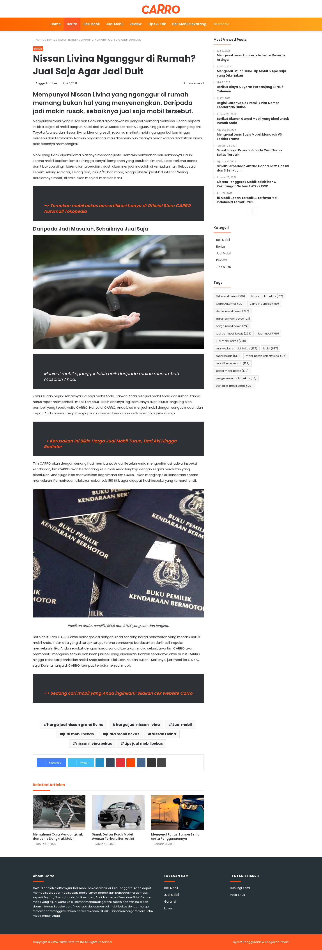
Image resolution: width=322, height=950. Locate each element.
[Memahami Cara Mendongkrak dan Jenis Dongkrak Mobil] (59, 812)
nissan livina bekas (94, 743)
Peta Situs (237, 895)
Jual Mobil (114, 24)
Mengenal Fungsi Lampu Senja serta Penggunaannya (175, 836)
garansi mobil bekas (233, 318)
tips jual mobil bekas (143, 743)
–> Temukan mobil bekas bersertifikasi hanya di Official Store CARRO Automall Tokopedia (117, 208)
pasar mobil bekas (232, 371)
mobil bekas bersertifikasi (266, 356)
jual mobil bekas (78, 734)
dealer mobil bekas (232, 311)
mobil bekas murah (232, 363)
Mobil (270, 348)
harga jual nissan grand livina (75, 724)
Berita (72, 24)
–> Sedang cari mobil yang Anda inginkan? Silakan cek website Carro (118, 693)
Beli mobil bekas (230, 296)
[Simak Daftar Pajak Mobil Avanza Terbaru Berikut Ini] (118, 812)
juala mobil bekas (122, 734)
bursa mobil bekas (267, 296)
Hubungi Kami (240, 888)
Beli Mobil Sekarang (189, 24)
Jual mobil (182, 724)
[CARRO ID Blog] (161, 8)
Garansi (170, 902)
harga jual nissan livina (138, 724)
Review (135, 24)
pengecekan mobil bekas (236, 378)
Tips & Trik (157, 24)
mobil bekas (228, 356)
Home (55, 24)
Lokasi (168, 908)
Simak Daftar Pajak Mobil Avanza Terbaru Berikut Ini (113, 836)
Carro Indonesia (264, 304)
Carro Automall (230, 304)
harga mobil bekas (232, 326)
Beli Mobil (91, 24)
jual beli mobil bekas (233, 333)
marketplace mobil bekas (236, 348)
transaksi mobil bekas (234, 386)
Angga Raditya (46, 83)
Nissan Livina (164, 734)
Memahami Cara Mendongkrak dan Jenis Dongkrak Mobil (58, 836)
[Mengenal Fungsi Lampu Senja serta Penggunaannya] (177, 812)
